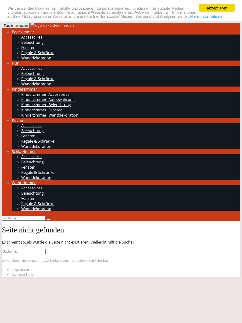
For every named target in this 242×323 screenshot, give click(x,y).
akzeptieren (217, 8)
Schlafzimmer (24, 151)
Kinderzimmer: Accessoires (45, 94)
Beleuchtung (32, 42)
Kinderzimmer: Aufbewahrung (48, 99)
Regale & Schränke (37, 52)
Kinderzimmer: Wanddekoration (49, 115)
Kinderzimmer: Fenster (41, 110)
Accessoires (31, 37)
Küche (17, 120)
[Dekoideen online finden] (52, 25)
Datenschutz (22, 274)
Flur (15, 63)
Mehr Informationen (207, 16)
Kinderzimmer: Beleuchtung (46, 104)
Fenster (28, 47)
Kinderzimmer (24, 89)
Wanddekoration (36, 58)
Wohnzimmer (24, 182)
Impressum (21, 269)
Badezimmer (23, 32)
